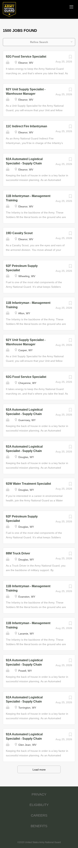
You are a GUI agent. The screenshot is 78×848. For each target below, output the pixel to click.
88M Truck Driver (18, 553)
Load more (39, 769)
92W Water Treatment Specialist (28, 483)
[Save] (70, 57)
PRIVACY (39, 794)
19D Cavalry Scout (19, 233)
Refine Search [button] (39, 42)
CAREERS (39, 815)
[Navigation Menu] (71, 6)
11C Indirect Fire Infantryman (26, 126)
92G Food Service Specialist (26, 56)
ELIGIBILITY (39, 805)
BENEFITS (39, 826)
